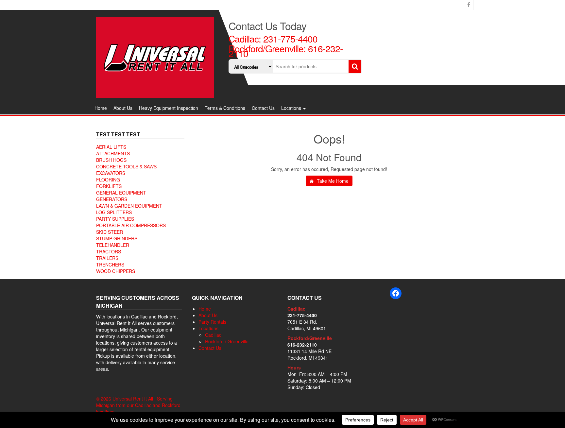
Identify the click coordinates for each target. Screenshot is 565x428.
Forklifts (109, 186)
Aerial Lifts (111, 147)
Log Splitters (114, 212)
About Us (122, 108)
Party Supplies (115, 218)
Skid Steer (109, 232)
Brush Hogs (111, 160)
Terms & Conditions (225, 108)
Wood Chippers (115, 271)
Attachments (113, 153)
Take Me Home (332, 181)
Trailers (107, 258)
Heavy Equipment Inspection (168, 108)
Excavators (110, 173)
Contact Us (263, 108)
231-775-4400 (290, 38)
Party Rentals (212, 321)
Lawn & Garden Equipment (129, 205)
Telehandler (112, 245)
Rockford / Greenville (226, 341)
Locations (291, 108)
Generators (111, 199)
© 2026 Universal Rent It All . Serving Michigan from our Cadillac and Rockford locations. (138, 405)
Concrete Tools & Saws (126, 166)
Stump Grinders (116, 238)
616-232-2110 (302, 344)
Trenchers (110, 264)
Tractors (108, 251)
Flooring (108, 179)
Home (100, 108)
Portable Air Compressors (131, 225)
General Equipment (121, 192)
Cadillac (213, 335)
